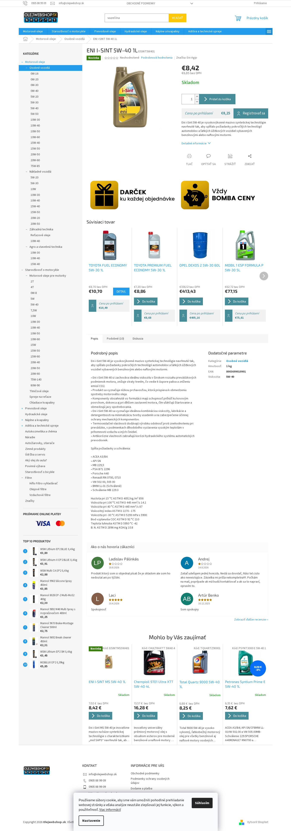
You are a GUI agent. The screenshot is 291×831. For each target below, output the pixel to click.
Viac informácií (110, 809)
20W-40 (35, 362)
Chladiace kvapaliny (42, 403)
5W (32, 299)
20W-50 (35, 154)
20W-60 (35, 160)
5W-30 (34, 102)
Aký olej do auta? (36, 460)
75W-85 (35, 166)
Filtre (28, 478)
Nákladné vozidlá (40, 172)
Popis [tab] (94, 339)
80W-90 (35, 385)
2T (32, 281)
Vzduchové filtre (40, 495)
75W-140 (36, 379)
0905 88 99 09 (97, 780)
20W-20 (35, 218)
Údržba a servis (35, 454)
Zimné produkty (35, 449)
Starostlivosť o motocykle (42, 270)
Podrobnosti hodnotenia (157, 58)
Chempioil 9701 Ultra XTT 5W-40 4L (153, 684)
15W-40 (35, 143)
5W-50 (34, 114)
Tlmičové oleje (39, 391)
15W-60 (35, 356)
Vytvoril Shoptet (257, 822)
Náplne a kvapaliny (37, 420)
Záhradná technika (41, 229)
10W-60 (35, 137)
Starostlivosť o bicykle (39, 472)
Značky (29, 501)
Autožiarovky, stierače (39, 443)
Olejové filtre (38, 489)
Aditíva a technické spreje (42, 426)
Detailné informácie (194, 143)
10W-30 (35, 120)
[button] (109, 722)
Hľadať (177, 18)
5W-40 (34, 108)
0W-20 (34, 79)
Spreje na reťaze (40, 397)
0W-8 (34, 293)
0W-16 (34, 74)
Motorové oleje (35, 62)
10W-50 (35, 131)
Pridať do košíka (220, 99)
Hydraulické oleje (36, 414)
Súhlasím (202, 803)
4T (32, 287)
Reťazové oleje (40, 235)
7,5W (34, 310)
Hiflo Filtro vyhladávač (44, 483)
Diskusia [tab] (138, 339)
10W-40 (35, 125)
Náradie (30, 437)
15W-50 (35, 149)
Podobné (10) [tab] (115, 339)
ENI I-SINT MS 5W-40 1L (107, 682)
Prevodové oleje (36, 408)
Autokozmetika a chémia (41, 431)
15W (33, 345)
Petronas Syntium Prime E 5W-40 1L (245, 684)
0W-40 (34, 91)
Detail (121, 291)
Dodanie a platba (141, 788)
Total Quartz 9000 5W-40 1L (199, 684)
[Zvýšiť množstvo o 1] (197, 96)
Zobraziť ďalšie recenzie (250, 619)
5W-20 (34, 97)
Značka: (186, 58)
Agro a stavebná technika (46, 247)
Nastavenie (91, 820)
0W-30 (34, 85)
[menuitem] (33, 31)
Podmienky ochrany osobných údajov (150, 781)
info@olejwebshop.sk (103, 774)
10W (33, 189)
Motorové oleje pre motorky (48, 276)
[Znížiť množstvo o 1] (197, 101)
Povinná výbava (35, 466)
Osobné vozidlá (40, 68)
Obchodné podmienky (141, 3)
